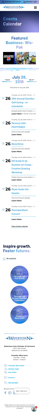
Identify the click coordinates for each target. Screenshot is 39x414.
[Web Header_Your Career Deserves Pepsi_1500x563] (19, 53)
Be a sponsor (11, 258)
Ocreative (19, 408)
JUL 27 (32, 80)
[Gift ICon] (5, 365)
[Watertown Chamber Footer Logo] (19, 337)
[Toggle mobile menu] (35, 7)
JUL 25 (7, 80)
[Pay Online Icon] (5, 372)
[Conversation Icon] (5, 382)
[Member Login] (5, 368)
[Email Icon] (5, 377)
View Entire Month (19, 226)
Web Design (20, 406)
